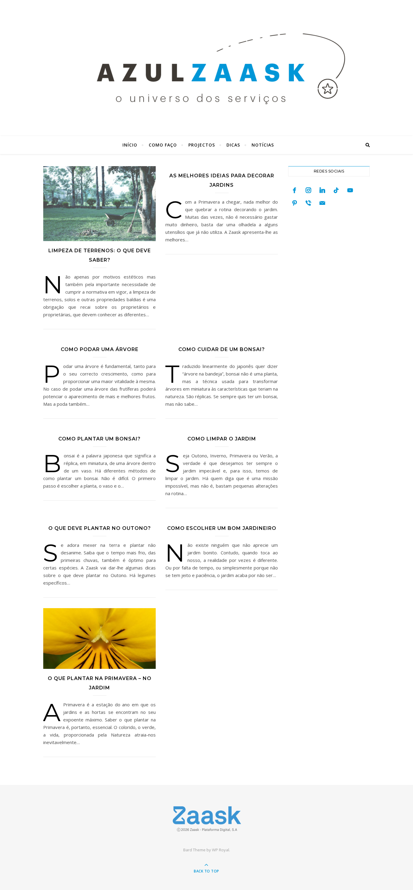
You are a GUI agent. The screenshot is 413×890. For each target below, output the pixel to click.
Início (129, 145)
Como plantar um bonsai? (99, 439)
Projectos (201, 145)
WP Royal (220, 850)
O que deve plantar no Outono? (99, 528)
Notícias (263, 145)
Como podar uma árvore (99, 349)
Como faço (163, 145)
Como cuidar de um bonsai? (221, 349)
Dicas (233, 145)
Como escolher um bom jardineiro (221, 528)
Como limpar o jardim (221, 439)
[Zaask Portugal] (206, 819)
